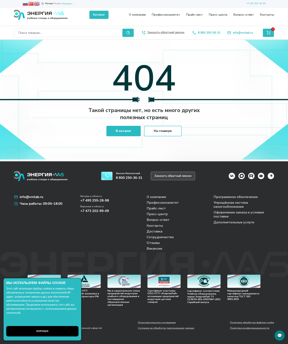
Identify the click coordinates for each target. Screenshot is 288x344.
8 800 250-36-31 (209, 33)
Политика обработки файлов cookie (252, 322)
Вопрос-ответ (243, 15)
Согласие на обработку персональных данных (166, 328)
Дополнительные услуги (234, 222)
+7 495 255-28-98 (255, 3)
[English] (37, 3)
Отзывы (153, 243)
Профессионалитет (166, 15)
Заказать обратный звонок (172, 176)
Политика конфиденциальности (249, 328)
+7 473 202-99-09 (94, 211)
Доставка (154, 231)
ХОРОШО (42, 331)
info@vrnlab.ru (243, 33)
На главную (163, 131)
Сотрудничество (160, 237)
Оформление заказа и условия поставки (239, 214)
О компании (137, 15)
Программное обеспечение (236, 197)
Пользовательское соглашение (157, 322)
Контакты (267, 15)
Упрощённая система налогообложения (231, 204)
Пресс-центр (218, 15)
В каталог (123, 131)
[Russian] (25, 3)
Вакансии (154, 248)
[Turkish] (31, 3)
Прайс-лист (194, 15)
